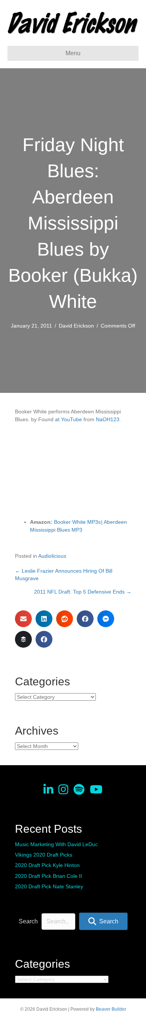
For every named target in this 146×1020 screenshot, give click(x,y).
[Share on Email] (23, 618)
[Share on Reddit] (64, 618)
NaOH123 (107, 419)
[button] (103, 921)
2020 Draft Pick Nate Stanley (49, 886)
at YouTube (68, 419)
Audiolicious (52, 556)
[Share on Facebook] (85, 618)
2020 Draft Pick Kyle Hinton (47, 865)
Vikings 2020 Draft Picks (43, 855)
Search (28, 921)
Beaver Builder (111, 1009)
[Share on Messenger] (105, 618)
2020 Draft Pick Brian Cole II (48, 876)
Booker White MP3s (77, 522)
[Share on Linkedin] (44, 618)
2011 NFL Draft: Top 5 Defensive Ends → (82, 592)
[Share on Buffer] (23, 639)
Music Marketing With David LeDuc (56, 844)
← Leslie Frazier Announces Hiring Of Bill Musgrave (63, 574)
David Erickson (76, 326)
